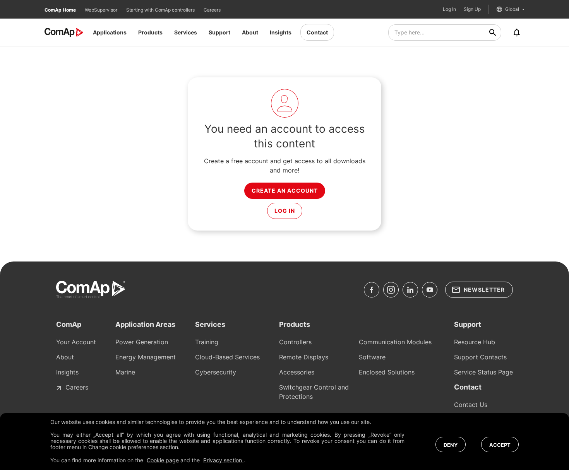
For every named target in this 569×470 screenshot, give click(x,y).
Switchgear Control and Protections (314, 391)
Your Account (76, 342)
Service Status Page (483, 372)
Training (206, 342)
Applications (110, 32)
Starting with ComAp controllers (161, 10)
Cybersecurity (215, 372)
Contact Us (470, 404)
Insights (280, 32)
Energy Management (145, 357)
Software (372, 357)
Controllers (295, 342)
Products (150, 32)
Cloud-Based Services (227, 357)
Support (219, 32)
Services (185, 32)
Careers (212, 10)
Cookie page (163, 460)
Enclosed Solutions (387, 372)
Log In (449, 9)
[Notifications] (516, 32)
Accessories (296, 372)
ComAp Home (61, 10)
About (250, 32)
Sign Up (472, 9)
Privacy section (223, 460)
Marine (125, 372)
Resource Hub (474, 342)
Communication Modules (395, 342)
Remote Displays (303, 357)
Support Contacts (480, 357)
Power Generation (141, 342)
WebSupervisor (101, 10)
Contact (317, 32)
